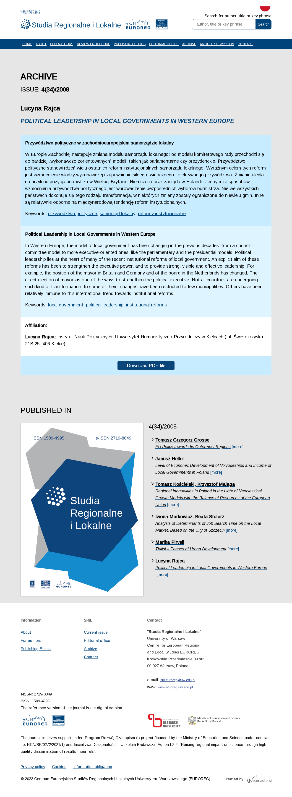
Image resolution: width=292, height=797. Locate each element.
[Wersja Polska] (265, 7)
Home (27, 44)
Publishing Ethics (130, 44)
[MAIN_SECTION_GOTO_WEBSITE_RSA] (161, 25)
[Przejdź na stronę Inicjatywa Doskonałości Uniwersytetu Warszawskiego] (164, 722)
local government (65, 304)
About (41, 44)
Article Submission (217, 44)
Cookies (59, 767)
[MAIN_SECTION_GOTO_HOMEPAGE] (71, 19)
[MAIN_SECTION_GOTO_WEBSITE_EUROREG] (138, 25)
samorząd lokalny (117, 213)
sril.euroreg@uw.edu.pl (177, 680)
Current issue (96, 632)
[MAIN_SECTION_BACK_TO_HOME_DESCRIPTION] (272, 778)
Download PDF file (146, 365)
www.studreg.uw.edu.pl (175, 687)
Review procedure (93, 44)
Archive (189, 44)
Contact (245, 44)
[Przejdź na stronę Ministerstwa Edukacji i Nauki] (214, 722)
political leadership (104, 304)
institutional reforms (146, 304)
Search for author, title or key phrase (238, 16)
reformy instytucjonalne (162, 213)
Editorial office (164, 44)
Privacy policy (33, 767)
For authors (61, 44)
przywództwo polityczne (72, 213)
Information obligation (92, 767)
